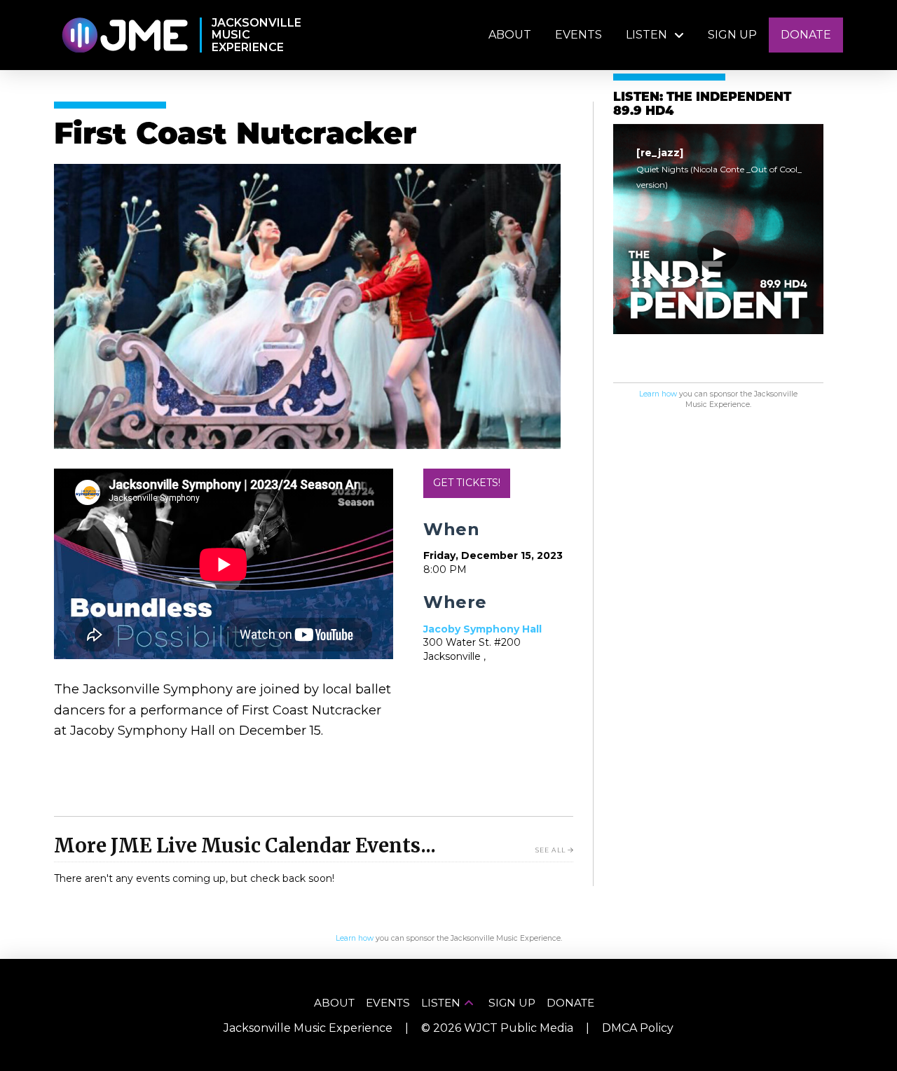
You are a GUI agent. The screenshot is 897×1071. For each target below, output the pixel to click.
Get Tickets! (466, 482)
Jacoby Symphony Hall (482, 629)
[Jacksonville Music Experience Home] (124, 35)
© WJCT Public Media (497, 1028)
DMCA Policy (637, 1028)
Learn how (658, 394)
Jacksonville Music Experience (308, 1028)
